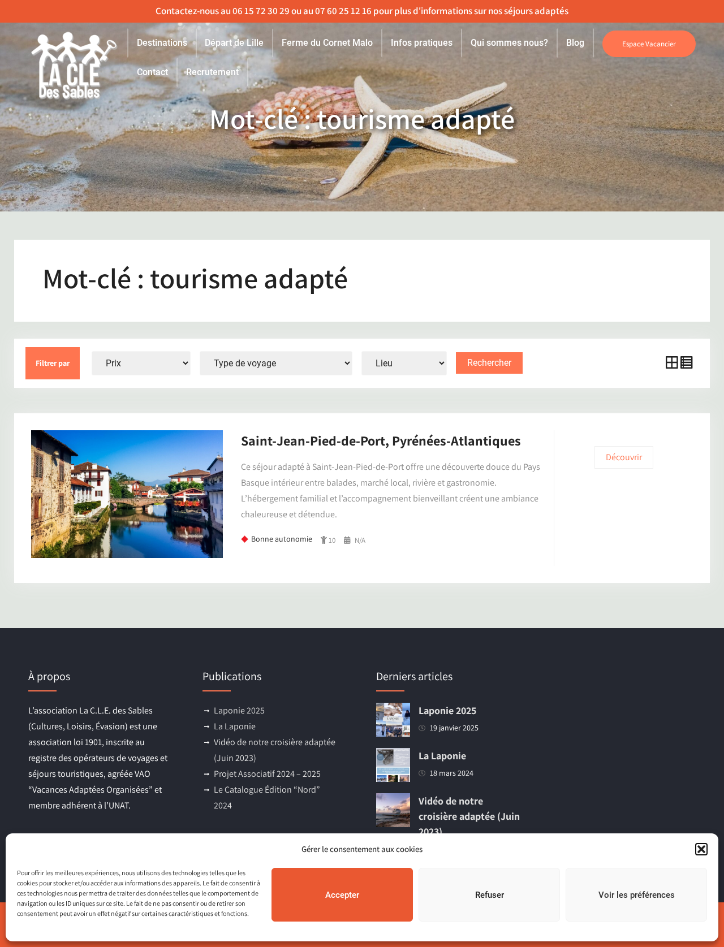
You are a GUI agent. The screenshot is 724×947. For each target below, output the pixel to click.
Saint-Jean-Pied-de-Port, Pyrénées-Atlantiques (381, 440)
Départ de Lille (234, 42)
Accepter (342, 895)
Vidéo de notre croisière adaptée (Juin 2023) (469, 816)
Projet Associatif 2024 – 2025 (267, 774)
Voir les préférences (636, 895)
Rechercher (489, 362)
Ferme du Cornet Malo (327, 42)
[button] (701, 849)
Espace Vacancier (649, 44)
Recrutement (212, 72)
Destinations (162, 42)
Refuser (489, 895)
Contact (152, 72)
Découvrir (624, 457)
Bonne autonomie (281, 539)
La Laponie (235, 726)
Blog (575, 42)
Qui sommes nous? (509, 42)
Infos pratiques (422, 42)
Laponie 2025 (239, 710)
